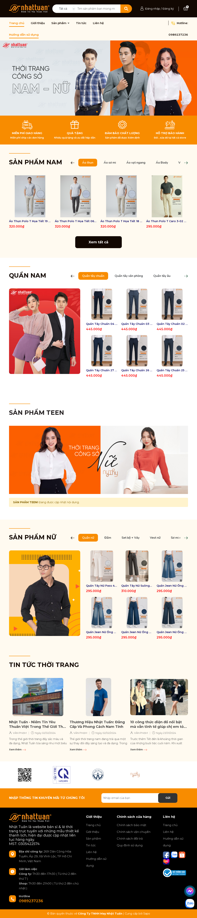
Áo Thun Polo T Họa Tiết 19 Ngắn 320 (30, 221)
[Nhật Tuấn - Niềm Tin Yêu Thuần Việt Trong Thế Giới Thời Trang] (38, 697)
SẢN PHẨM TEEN (36, 412)
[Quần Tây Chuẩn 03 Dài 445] (137, 304)
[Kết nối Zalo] (174, 854)
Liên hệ (98, 23)
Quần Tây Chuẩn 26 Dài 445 (137, 370)
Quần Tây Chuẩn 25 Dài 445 (172, 370)
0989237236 (178, 34)
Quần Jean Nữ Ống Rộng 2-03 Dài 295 (172, 585)
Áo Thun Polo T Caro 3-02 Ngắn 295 (167, 221)
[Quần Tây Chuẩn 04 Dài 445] (101, 304)
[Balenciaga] (135, 775)
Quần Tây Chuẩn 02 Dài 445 (172, 324)
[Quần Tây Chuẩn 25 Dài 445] (172, 350)
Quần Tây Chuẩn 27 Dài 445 (101, 370)
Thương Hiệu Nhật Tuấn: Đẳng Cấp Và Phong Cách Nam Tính (97, 724)
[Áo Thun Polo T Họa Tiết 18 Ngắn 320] (121, 196)
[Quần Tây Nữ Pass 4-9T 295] (101, 566)
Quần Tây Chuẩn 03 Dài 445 (137, 324)
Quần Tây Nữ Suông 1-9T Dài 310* (137, 585)
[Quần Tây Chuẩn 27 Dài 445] (101, 350)
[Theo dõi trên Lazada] (166, 861)
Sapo (146, 913)
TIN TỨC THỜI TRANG (44, 665)
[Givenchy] (98, 775)
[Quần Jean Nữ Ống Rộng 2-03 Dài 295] (172, 566)
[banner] (44, 331)
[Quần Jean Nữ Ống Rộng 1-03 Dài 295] (101, 612)
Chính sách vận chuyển (133, 832)
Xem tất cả (98, 242)
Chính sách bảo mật (131, 825)
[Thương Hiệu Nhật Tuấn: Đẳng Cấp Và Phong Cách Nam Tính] (98, 697)
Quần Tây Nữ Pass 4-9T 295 (101, 585)
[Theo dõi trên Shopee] (182, 854)
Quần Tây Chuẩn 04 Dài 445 (101, 324)
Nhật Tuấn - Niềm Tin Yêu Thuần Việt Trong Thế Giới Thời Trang (37, 724)
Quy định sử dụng (130, 845)
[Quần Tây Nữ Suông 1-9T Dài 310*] (137, 566)
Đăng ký (168, 8)
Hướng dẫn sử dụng (24, 34)
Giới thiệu (38, 23)
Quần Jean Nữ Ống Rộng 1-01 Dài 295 (172, 632)
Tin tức (81, 23)
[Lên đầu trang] (190, 911)
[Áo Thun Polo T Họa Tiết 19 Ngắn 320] (30, 196)
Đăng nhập (152, 8)
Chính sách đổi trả (130, 838)
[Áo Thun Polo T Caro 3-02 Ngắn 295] (167, 196)
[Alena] (98, 78)
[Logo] (29, 8)
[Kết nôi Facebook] (166, 854)
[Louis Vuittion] (61, 775)
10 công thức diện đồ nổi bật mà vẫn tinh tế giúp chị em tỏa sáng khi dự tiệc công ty (158, 724)
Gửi (167, 798)
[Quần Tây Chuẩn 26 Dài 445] (137, 350)
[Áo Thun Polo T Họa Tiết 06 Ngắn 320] (76, 196)
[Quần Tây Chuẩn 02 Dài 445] (172, 304)
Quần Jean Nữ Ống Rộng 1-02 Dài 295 (137, 632)
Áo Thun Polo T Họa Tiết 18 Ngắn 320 (121, 221)
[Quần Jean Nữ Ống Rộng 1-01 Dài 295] (172, 612)
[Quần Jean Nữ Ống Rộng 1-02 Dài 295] (137, 612)
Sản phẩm (59, 23)
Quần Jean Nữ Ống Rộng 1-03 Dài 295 (101, 632)
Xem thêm (15, 749)
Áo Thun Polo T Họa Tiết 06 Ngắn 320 (76, 221)
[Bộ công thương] (174, 872)
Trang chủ (16, 23)
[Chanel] (24, 775)
